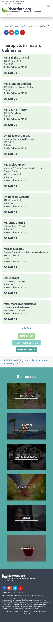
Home (7, 26)
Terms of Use (28, 611)
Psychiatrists (26, 349)
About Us (17, 611)
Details (10, 72)
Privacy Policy (41, 611)
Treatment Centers (26, 343)
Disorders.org (24, 10)
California (28, 26)
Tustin (38, 26)
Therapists (16, 26)
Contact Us (26, 613)
